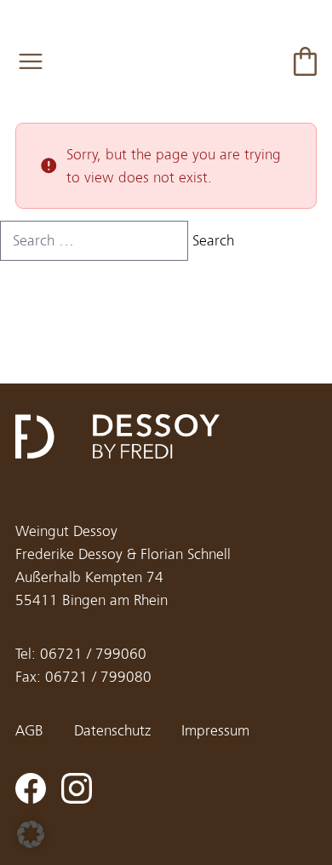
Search (213, 241)
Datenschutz (112, 731)
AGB (29, 731)
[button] (30, 834)
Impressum (215, 731)
